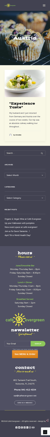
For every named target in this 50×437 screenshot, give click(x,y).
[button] (44, 5)
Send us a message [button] (25, 403)
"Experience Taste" (22, 105)
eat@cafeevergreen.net (25, 395)
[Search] (25, 153)
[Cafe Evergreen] (10, 5)
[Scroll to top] (45, 432)
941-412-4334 (28, 389)
